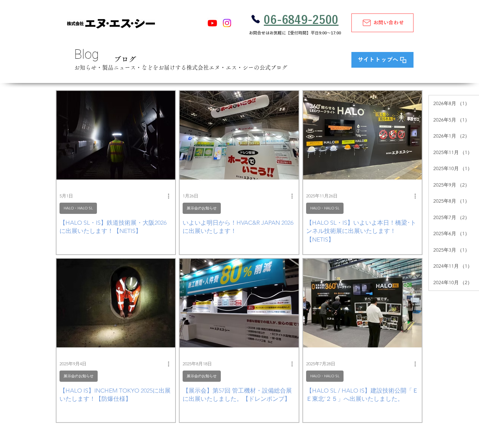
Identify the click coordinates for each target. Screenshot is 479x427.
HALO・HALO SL (78, 208)
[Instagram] (227, 23)
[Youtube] (212, 23)
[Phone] (255, 19)
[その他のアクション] (171, 196)
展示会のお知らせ (202, 208)
